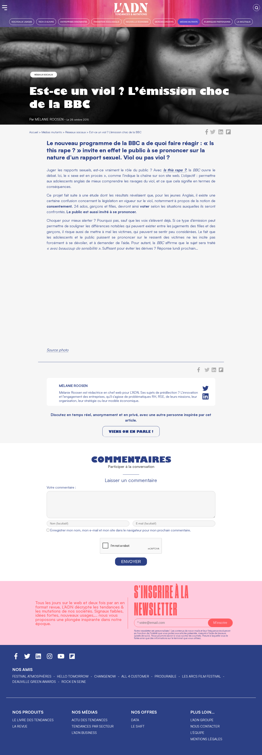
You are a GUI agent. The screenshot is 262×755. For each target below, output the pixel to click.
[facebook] (206, 133)
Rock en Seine (73, 682)
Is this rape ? (174, 170)
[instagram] (49, 658)
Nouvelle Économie (137, 21)
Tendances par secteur (93, 726)
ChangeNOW (105, 676)
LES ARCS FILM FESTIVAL (201, 676)
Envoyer (131, 561)
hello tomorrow (73, 676)
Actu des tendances (89, 720)
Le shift (138, 726)
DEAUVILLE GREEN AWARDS (34, 682)
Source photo (57, 350)
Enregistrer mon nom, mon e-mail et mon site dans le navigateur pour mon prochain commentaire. (120, 530)
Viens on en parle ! (131, 431)
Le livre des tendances (33, 720)
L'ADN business (84, 733)
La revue (19, 726)
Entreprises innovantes (73, 21)
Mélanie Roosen (49, 119)
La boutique (244, 21)
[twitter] (213, 133)
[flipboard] (228, 133)
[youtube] (61, 658)
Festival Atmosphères (31, 676)
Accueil (33, 132)
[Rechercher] (256, 7)
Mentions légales (206, 739)
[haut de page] (255, 750)
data (135, 720)
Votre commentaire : (61, 487)
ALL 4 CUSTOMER (135, 676)
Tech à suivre (46, 21)
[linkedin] (220, 133)
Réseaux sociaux (43, 74)
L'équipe (197, 733)
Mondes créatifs (164, 21)
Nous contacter (205, 726)
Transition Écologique (106, 21)
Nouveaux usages (21, 21)
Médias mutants (189, 21)
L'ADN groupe (201, 720)
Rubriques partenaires (217, 21)
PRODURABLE (165, 676)
